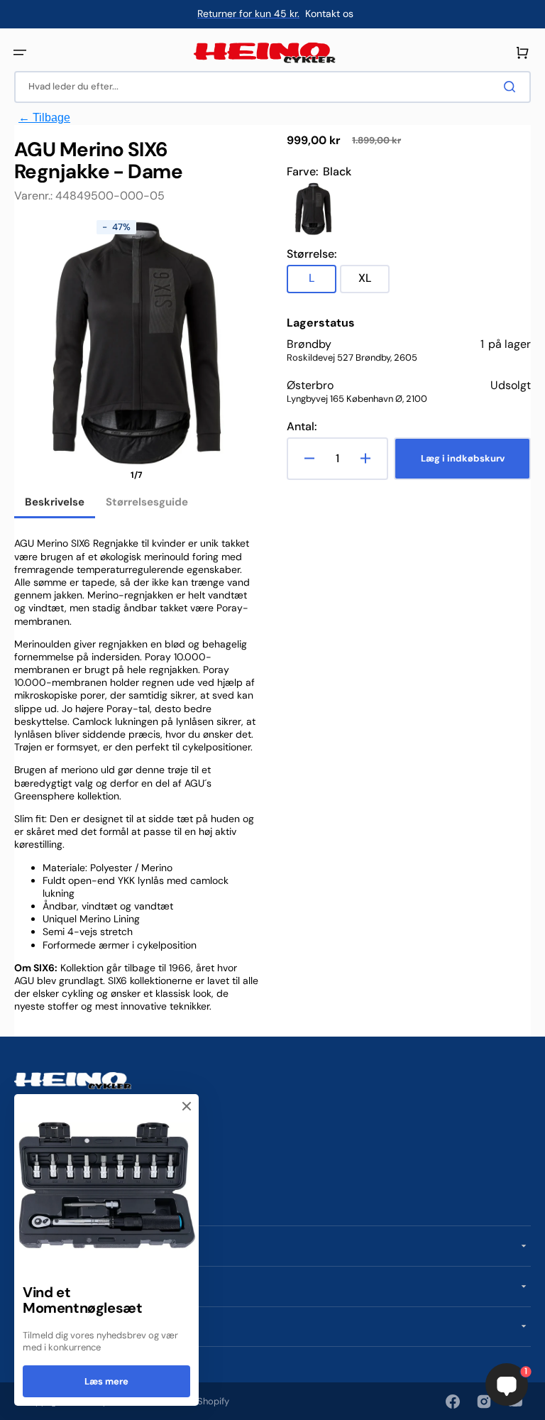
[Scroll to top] (18, 1401)
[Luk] (187, 1106)
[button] (19, 52)
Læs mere (106, 1381)
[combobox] (272, 87)
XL (374, 282)
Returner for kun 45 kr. (248, 13)
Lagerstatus (321, 323)
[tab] (54, 503)
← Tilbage (44, 117)
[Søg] (512, 86)
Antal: (301, 427)
